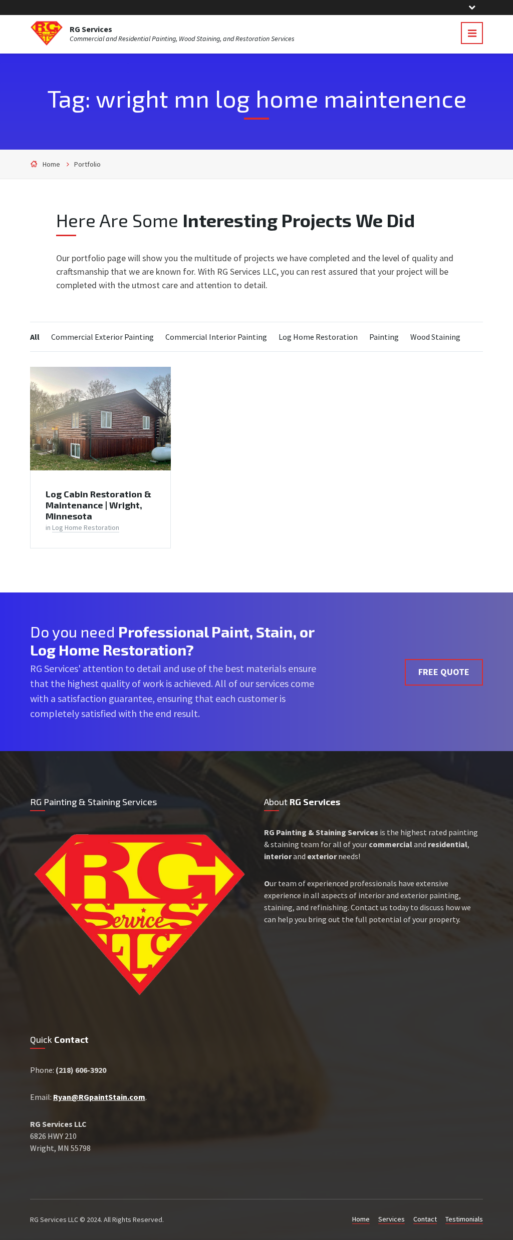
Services (391, 1218)
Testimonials (464, 1218)
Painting (384, 337)
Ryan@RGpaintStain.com (99, 1097)
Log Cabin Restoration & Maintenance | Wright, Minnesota (98, 504)
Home (51, 164)
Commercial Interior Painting (216, 337)
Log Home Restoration (318, 337)
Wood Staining (435, 337)
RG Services (91, 29)
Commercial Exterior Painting (102, 337)
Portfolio (87, 164)
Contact (425, 1218)
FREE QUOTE (443, 672)
